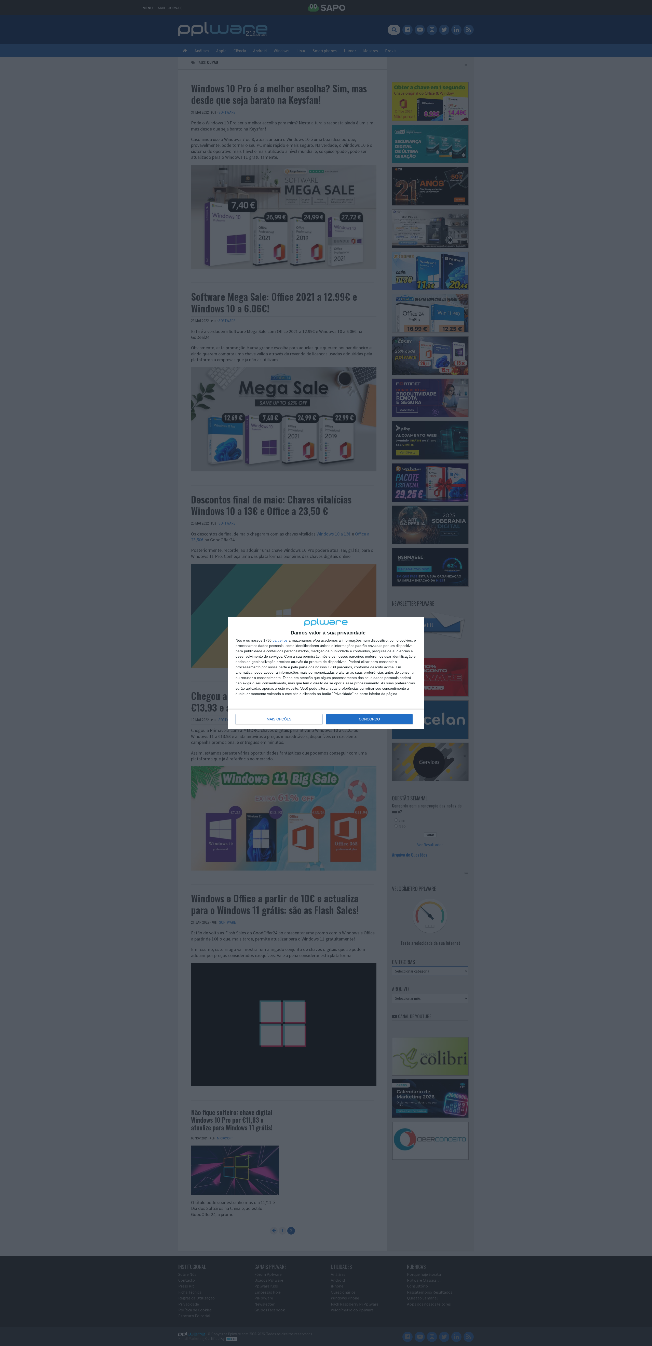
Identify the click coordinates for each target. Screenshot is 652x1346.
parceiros (280, 640)
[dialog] (326, 673)
